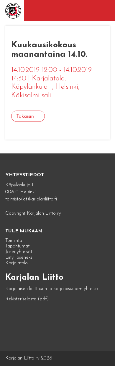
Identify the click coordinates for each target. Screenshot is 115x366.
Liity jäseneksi (19, 257)
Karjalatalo (16, 262)
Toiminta (13, 240)
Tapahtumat (17, 246)
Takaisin (25, 116)
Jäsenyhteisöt (18, 251)
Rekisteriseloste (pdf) (27, 299)
